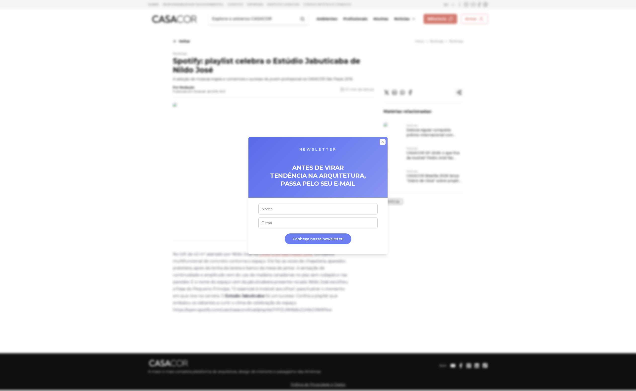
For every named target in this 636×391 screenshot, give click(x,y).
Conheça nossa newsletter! (318, 239)
